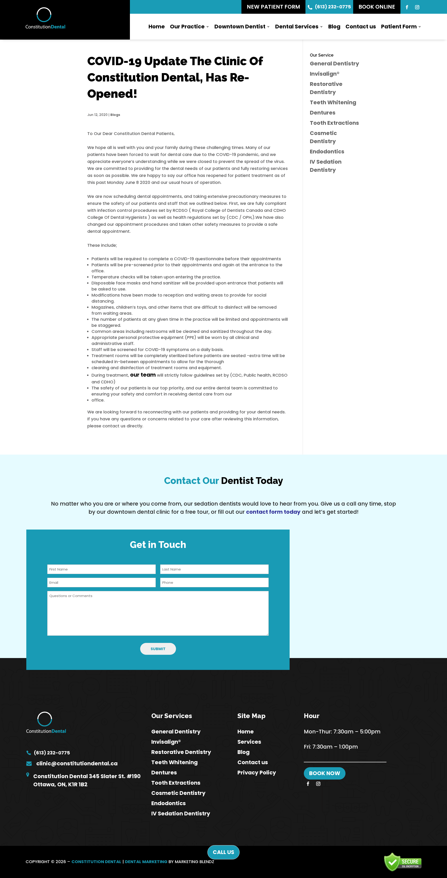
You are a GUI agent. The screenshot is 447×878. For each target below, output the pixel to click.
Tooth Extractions (334, 123)
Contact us (360, 26)
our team (143, 374)
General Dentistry (334, 63)
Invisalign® (324, 74)
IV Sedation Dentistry (180, 813)
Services (249, 742)
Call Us (223, 852)
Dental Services (296, 26)
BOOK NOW (324, 773)
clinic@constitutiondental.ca (77, 763)
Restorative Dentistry (181, 752)
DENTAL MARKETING (146, 861)
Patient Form (399, 26)
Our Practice (187, 26)
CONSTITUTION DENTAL (96, 861)
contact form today (273, 512)
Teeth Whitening (333, 102)
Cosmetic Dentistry (178, 793)
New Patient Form (273, 6)
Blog (334, 26)
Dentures (322, 112)
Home (157, 26)
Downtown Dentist (239, 26)
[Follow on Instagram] (417, 7)
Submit (158, 649)
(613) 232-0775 (333, 6)
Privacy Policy (256, 772)
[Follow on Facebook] (407, 7)
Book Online (377, 6)
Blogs (115, 114)
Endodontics (327, 151)
